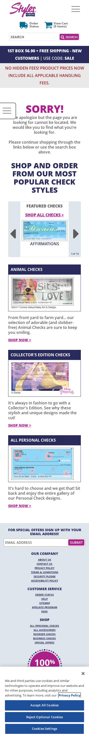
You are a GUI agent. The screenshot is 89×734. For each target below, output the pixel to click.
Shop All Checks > (44, 215)
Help (44, 598)
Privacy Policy (44, 567)
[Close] (83, 673)
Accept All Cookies (44, 705)
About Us (44, 559)
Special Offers (44, 642)
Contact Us (44, 563)
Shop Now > (19, 340)
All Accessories (45, 629)
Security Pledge (45, 576)
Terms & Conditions (44, 572)
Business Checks (44, 638)
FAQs (44, 611)
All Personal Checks (33, 440)
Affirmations (44, 243)
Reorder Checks (44, 634)
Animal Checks (27, 269)
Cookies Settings (44, 728)
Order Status (44, 594)
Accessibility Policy (44, 580)
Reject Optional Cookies (44, 717)
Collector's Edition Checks (40, 355)
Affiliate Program (44, 607)
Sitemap (44, 603)
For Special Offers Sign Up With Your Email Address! (44, 532)
